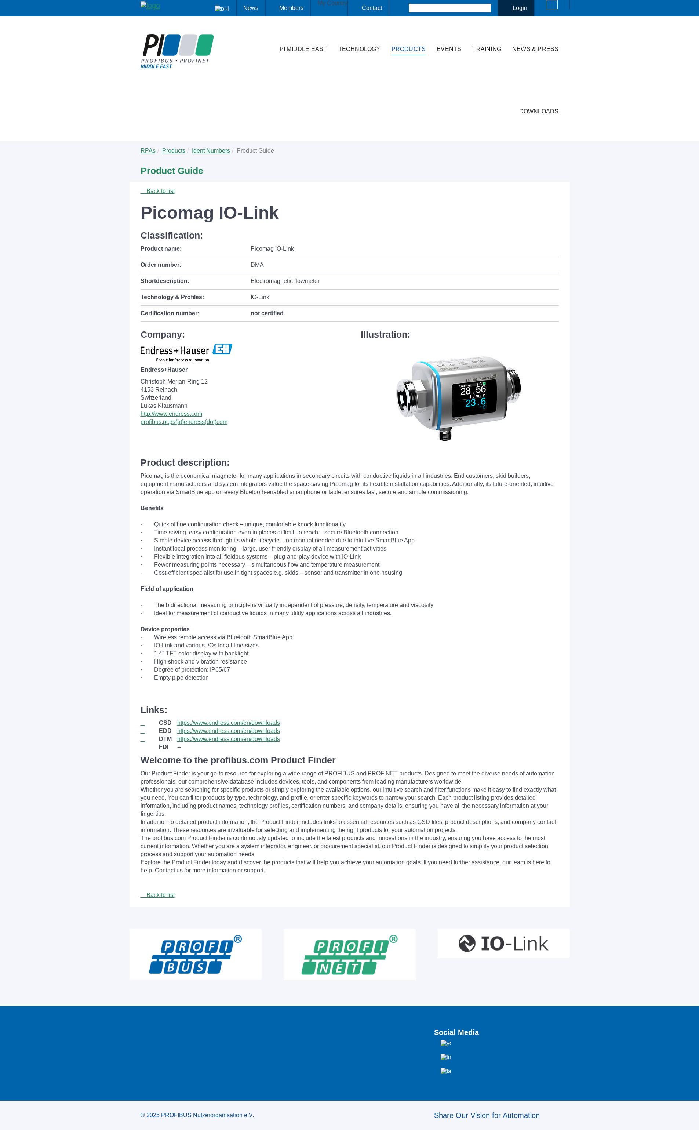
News (250, 8)
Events (449, 49)
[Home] (266, 34)
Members (291, 8)
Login (520, 8)
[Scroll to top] (689, 1119)
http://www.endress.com (171, 414)
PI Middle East (303, 49)
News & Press (535, 49)
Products (409, 49)
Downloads (539, 111)
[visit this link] (150, 723)
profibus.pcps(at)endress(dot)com (184, 422)
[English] (551, 4)
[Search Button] (402, 8)
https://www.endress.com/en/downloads (228, 723)
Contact (372, 8)
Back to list (160, 191)
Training (486, 49)
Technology (359, 49)
